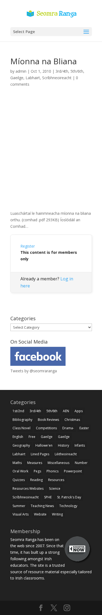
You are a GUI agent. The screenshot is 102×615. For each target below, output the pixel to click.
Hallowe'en (43, 445)
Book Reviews (48, 419)
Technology (68, 506)
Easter (84, 428)
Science (54, 488)
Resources (56, 480)
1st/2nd (18, 411)
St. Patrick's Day (69, 497)
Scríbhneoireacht (57, 77)
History (63, 445)
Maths (17, 462)
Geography (21, 445)
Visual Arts (21, 514)
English (18, 436)
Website (40, 514)
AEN (66, 411)
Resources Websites (28, 488)
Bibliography (22, 419)
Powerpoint (73, 471)
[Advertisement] (51, 155)
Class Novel (21, 428)
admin (21, 71)
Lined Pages (40, 454)
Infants (80, 445)
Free (32, 436)
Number (81, 462)
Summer (19, 506)
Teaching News (42, 506)
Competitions (46, 428)
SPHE (48, 497)
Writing (57, 514)
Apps (79, 411)
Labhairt (33, 77)
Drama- (68, 428)
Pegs (37, 471)
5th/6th (76, 71)
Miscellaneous (58, 462)
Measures (34, 462)
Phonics (52, 471)
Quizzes (19, 480)
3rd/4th (61, 71)
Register (27, 246)
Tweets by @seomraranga (33, 370)
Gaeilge (16, 77)
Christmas (72, 419)
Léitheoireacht (66, 454)
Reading (36, 480)
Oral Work (20, 471)
